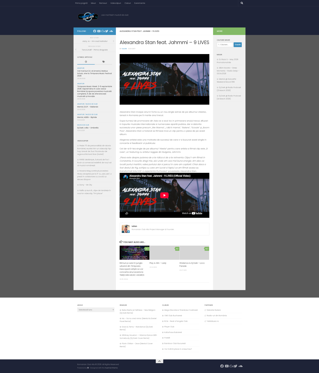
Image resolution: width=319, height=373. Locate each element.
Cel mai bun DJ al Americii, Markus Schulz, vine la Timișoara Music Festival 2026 (94, 73)
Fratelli (167, 338)
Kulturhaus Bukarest (173, 332)
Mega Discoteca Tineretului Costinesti (181, 310)
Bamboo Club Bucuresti (175, 343)
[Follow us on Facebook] (94, 31)
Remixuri (103, 3)
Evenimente (139, 3)
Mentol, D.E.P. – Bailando (87, 107)
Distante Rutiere (214, 310)
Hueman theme (111, 368)
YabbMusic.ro (213, 321)
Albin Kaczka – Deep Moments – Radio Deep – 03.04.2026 (228, 71)
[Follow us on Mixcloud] (102, 31)
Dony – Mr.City (86, 185)
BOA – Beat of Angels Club (176, 321)
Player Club (169, 326)
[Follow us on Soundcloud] (110, 31)
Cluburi (127, 3)
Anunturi (80, 68)
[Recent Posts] (86, 62)
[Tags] (103, 62)
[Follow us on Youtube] (98, 31)
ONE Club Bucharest (173, 315)
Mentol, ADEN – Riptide (87, 117)
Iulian (124, 48)
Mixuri (93, 3)
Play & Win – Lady (158, 263)
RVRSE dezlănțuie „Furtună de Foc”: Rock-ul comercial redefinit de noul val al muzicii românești (94, 162)
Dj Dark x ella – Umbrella (87, 127)
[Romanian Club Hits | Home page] (88, 16)
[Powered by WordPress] (88, 368)
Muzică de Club (91, 104)
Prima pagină (81, 3)
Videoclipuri (115, 3)
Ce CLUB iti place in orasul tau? (178, 349)
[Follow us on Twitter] (106, 31)
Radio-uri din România (217, 315)
